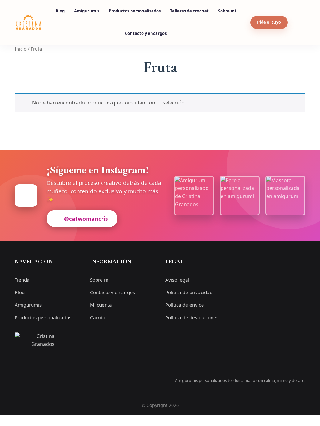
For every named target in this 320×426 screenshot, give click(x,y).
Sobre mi (227, 11)
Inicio (21, 49)
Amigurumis (86, 11)
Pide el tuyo (269, 22)
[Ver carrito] (298, 22)
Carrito (97, 317)
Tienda (22, 280)
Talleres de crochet (189, 11)
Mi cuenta (101, 305)
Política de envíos (184, 305)
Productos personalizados (135, 11)
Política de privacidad (188, 292)
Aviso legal (177, 280)
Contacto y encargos (146, 33)
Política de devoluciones (191, 317)
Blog (60, 11)
